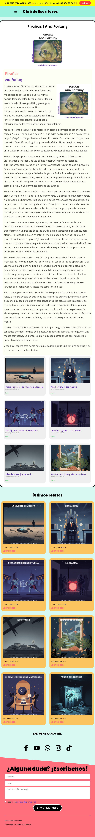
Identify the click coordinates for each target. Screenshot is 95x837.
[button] (16, 11)
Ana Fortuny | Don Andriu (64, 386)
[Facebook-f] (26, 748)
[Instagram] (58, 748)
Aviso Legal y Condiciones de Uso (18, 825)
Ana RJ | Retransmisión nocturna (21, 430)
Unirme (85, 3)
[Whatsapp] (47, 748)
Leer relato (9, 550)
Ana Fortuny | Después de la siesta (68, 474)
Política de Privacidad (13, 820)
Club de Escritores (40, 11)
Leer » (7, 393)
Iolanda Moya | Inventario (18, 474)
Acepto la (21, 802)
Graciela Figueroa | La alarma (66, 430)
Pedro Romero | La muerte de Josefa (24, 386)
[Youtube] (37, 748)
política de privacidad (26, 802)
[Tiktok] (69, 748)
